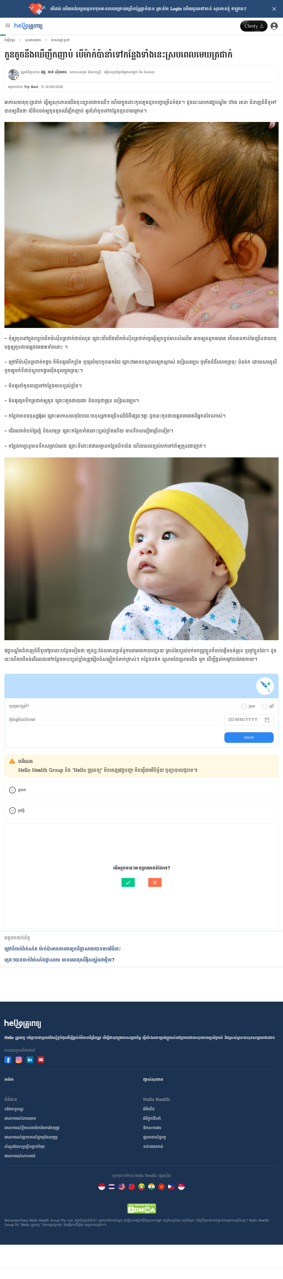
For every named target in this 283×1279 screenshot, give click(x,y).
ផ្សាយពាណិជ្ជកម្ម (154, 1137)
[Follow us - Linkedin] (30, 1059)
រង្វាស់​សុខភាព (153, 1079)
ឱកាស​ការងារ (152, 1127)
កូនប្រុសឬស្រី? (19, 706)
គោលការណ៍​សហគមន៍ (19, 1156)
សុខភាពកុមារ (33, 40)
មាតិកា (9, 1079)
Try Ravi (31, 87)
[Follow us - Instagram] (18, 1059)
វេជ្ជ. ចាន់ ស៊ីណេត (54, 72)
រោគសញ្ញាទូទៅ (60, 40)
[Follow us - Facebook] (7, 1059)
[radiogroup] (257, 706)
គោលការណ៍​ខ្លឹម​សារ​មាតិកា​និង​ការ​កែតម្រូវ (31, 1127)
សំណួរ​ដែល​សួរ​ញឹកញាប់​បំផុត (24, 1146)
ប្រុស (252, 706)
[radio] (244, 706)
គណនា (249, 737)
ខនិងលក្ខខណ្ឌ (14, 1109)
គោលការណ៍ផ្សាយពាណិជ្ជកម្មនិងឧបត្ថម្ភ (30, 1137)
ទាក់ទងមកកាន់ (153, 1146)
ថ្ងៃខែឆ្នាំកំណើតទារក (22, 720)
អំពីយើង (148, 1109)
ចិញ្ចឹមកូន (9, 40)
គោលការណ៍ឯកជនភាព (20, 1118)
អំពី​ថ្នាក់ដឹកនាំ (152, 1118)
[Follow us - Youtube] (41, 1059)
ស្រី (271, 706)
